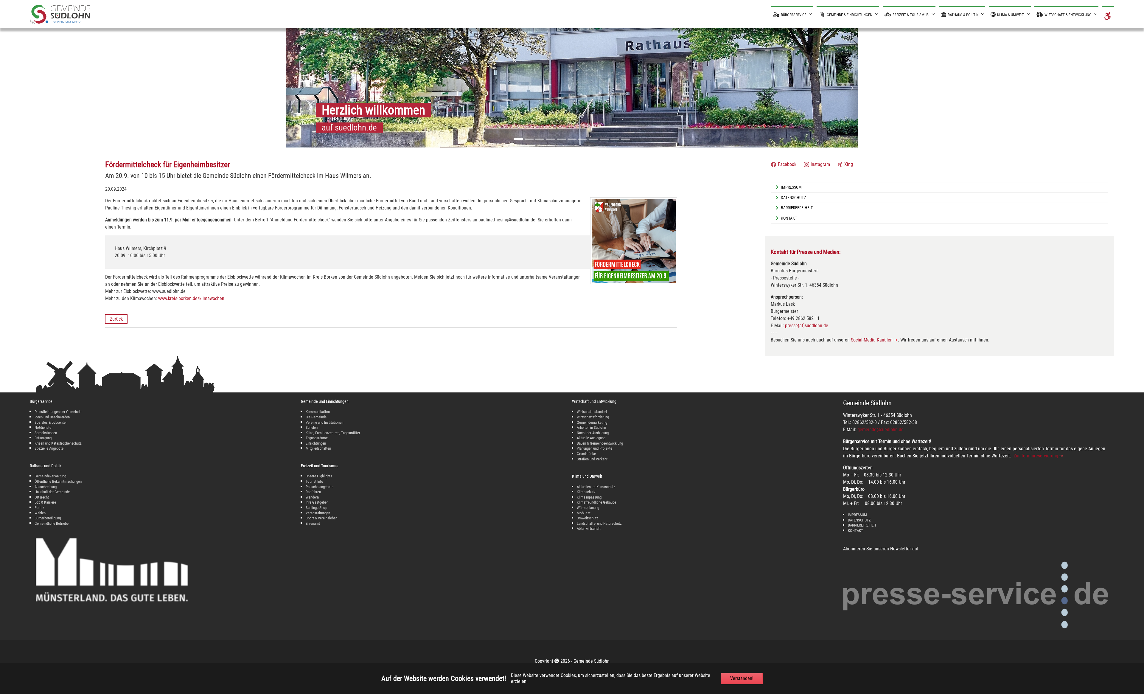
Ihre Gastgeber (317, 502)
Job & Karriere (45, 502)
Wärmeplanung (588, 507)
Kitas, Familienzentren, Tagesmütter (333, 433)
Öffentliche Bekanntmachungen (58, 481)
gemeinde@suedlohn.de (880, 429)
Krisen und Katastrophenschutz (58, 443)
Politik (39, 507)
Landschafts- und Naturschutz (599, 523)
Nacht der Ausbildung (593, 433)
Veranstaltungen (318, 513)
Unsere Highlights (319, 476)
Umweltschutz (587, 518)
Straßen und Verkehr (592, 459)
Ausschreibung (46, 487)
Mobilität (583, 513)
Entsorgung (43, 438)
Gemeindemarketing (592, 422)
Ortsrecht (42, 497)
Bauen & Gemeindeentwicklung (600, 443)
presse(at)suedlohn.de (806, 325)
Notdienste (43, 427)
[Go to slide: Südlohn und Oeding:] (529, 139)
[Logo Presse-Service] (975, 594)
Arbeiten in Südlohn (591, 427)
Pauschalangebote (319, 487)
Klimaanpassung (589, 497)
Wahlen (40, 513)
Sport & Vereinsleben (321, 518)
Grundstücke (586, 453)
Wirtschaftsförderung (593, 417)
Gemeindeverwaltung (50, 476)
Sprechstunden (46, 433)
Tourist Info (314, 481)
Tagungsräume (317, 438)
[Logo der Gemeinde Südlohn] (60, 14)
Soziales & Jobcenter (51, 422)
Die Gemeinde (316, 417)
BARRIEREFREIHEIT (862, 525)
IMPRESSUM (857, 515)
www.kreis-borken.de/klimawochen (191, 298)
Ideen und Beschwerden (52, 417)
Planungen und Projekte (594, 448)
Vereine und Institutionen (324, 422)
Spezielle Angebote (49, 448)
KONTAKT (855, 530)
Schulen (312, 427)
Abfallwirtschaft (589, 528)
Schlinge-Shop (316, 507)
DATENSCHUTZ (859, 520)
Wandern (312, 497)
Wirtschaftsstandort (592, 411)
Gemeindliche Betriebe (52, 523)
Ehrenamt (313, 523)
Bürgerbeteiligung (48, 518)
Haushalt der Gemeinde (52, 492)
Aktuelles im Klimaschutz (596, 487)
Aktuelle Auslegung (591, 438)
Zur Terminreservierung (1036, 456)
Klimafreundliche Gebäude (596, 502)
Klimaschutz (586, 492)
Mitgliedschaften (318, 448)
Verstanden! (741, 678)
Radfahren (313, 492)
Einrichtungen (316, 443)
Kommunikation (318, 411)
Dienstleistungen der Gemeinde (58, 411)
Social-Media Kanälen (872, 340)
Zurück (116, 319)
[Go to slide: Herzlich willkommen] (518, 139)
